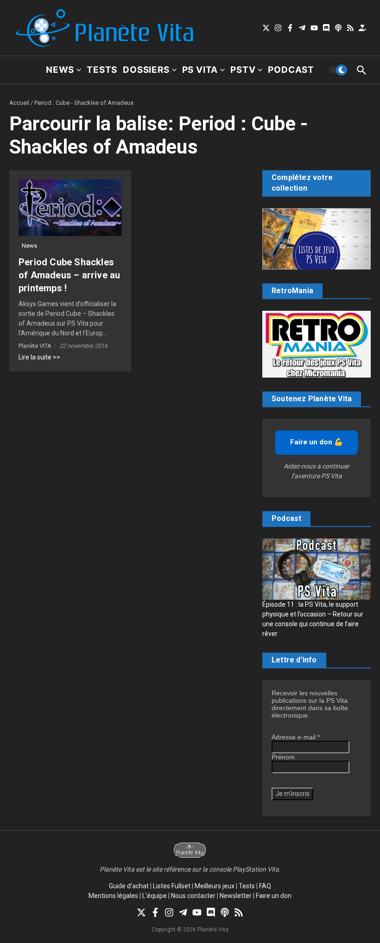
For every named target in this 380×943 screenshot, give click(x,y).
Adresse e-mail (296, 737)
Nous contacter (193, 895)
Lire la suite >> (39, 357)
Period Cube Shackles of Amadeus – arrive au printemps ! (69, 275)
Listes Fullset (171, 886)
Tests (102, 69)
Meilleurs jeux (214, 886)
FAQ (265, 886)
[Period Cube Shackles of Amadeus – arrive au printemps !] (70, 208)
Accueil (19, 102)
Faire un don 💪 (316, 442)
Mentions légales (113, 895)
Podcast (291, 69)
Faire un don (273, 895)
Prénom (283, 757)
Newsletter (236, 895)
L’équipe (154, 895)
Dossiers (146, 69)
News (60, 69)
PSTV (242, 69)
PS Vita (200, 69)
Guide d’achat (129, 886)
